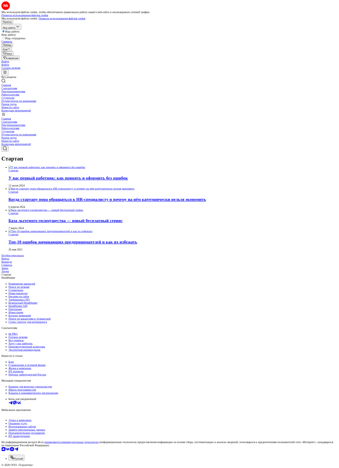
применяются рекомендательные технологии (71, 442)
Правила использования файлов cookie (62, 18)
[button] (5, 61)
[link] (7, 53)
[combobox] (16, 458)
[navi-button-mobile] (4, 72)
